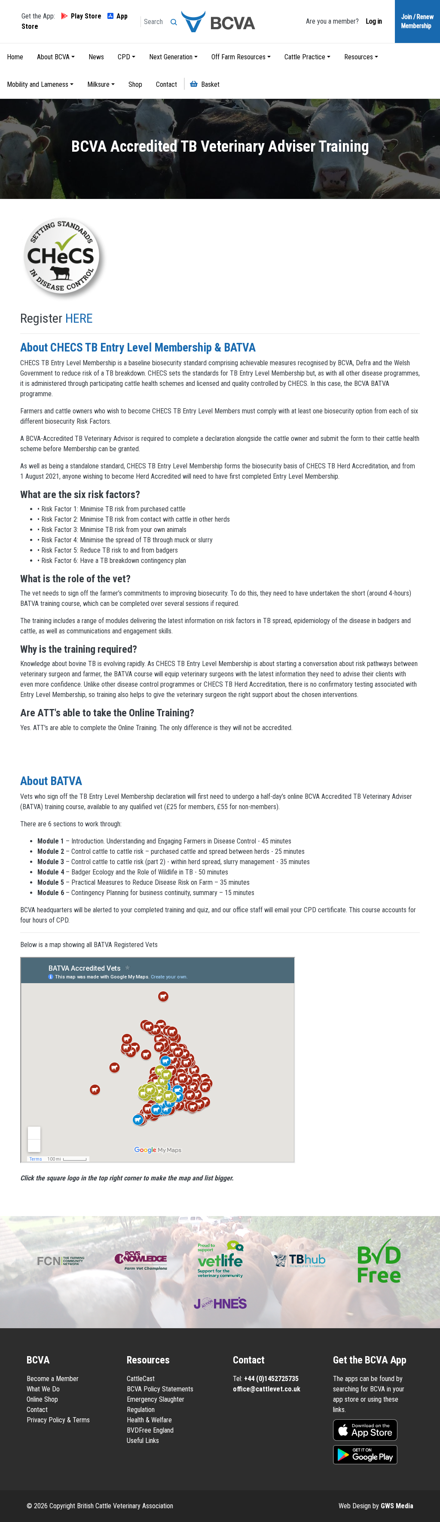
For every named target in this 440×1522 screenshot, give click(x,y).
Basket (210, 84)
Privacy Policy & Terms (58, 1420)
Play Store (86, 16)
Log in (373, 21)
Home (15, 57)
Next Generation (170, 57)
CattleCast (141, 1379)
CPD (124, 57)
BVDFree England (150, 1430)
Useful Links (143, 1440)
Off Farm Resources (238, 57)
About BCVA (53, 57)
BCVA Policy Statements (160, 1389)
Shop (135, 84)
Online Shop (42, 1399)
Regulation (141, 1410)
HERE (79, 318)
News (96, 57)
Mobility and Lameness (37, 84)
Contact (166, 84)
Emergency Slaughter (155, 1399)
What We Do (43, 1389)
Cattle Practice (304, 57)
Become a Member (53, 1379)
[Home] (220, 21)
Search (176, 19)
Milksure (98, 84)
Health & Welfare (149, 1420)
